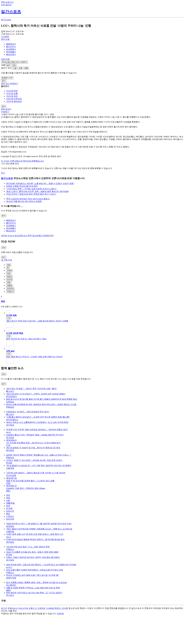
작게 (16, 91)
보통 (20, 68)
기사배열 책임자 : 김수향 (57, 608)
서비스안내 (23, 608)
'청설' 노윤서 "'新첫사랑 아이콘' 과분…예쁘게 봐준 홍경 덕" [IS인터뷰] (37, 191)
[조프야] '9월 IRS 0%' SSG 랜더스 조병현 (24, 201)
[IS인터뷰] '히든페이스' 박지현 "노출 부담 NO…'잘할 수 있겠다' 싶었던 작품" (40, 183)
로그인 (4, 608)
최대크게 (18, 101)
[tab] (8, 264)
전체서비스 (13, 608)
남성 (8, 65)
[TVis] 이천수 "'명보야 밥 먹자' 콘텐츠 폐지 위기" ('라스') (31, 194)
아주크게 (18, 99)
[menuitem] (95, 44)
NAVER (60, 613)
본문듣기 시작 (7, 78)
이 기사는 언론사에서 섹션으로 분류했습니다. (22, 161)
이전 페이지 (6, 5)
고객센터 (41, 608)
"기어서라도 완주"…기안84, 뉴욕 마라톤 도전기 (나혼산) (31, 189)
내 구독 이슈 (6, 260)
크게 (16, 96)
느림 (14, 68)
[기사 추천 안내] (22, 206)
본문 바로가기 (7, 2)
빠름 (26, 68)
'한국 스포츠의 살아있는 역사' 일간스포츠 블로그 (28, 199)
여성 (14, 65)
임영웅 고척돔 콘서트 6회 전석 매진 (22, 186)
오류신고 (33, 608)
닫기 (3, 173)
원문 (5, 37)
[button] (11, 44)
